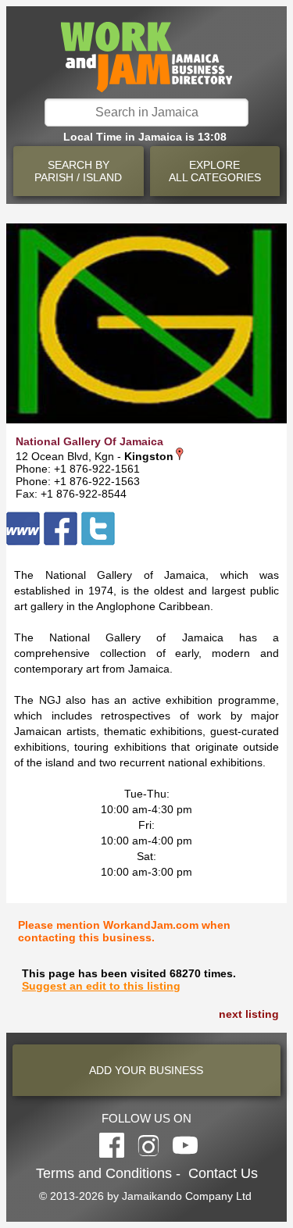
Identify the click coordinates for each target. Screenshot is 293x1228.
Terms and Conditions (104, 1173)
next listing (249, 1014)
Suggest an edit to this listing (101, 986)
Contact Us (223, 1173)
